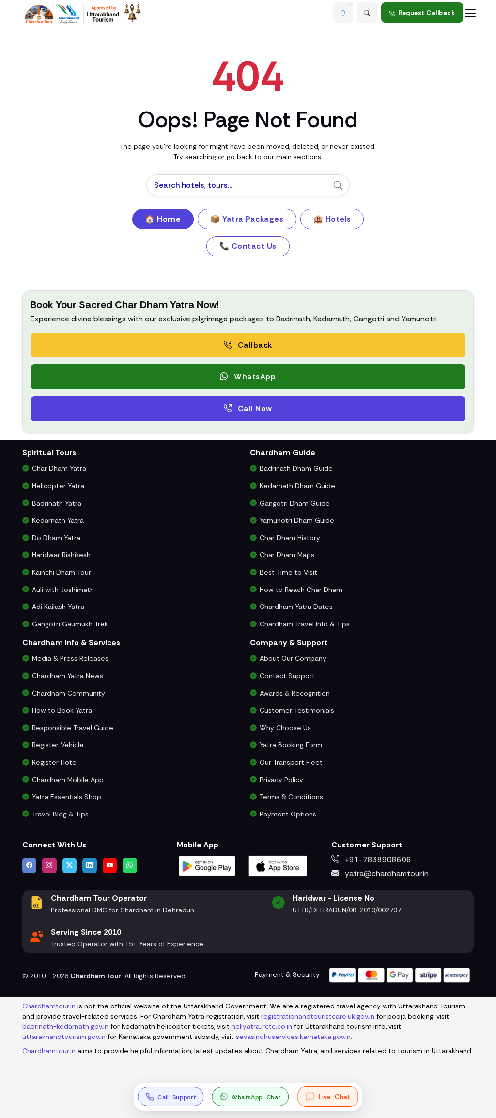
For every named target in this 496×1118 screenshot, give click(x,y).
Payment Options (288, 814)
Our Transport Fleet (291, 762)
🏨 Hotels (332, 219)
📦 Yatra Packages (246, 219)
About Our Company (293, 658)
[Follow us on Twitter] (69, 865)
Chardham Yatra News (67, 675)
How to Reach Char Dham (301, 589)
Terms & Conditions (291, 796)
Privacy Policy (281, 779)
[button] (343, 12)
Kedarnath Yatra (58, 520)
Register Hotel (55, 762)
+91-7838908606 (377, 859)
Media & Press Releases (70, 658)
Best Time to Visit (288, 572)
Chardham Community (68, 693)
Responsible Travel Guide (72, 727)
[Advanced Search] (367, 12)
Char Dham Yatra (59, 468)
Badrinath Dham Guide (296, 468)
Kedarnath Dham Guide (297, 485)
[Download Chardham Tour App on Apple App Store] (278, 865)
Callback (253, 345)
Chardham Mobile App (68, 779)
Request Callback (427, 13)
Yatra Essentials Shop (66, 796)
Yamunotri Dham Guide (297, 520)
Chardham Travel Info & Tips (305, 624)
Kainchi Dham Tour (61, 572)
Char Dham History (290, 537)
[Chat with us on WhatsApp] (130, 865)
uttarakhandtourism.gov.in (64, 1036)
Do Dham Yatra (56, 537)
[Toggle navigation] (470, 12)
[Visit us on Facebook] (29, 865)
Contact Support (287, 675)
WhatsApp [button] (254, 376)
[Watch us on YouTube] (110, 865)
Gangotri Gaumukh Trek (70, 624)
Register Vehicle (58, 744)
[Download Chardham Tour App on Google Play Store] (207, 865)
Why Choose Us (285, 727)
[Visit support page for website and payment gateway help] (400, 974)
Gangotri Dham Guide (295, 503)
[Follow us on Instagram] (49, 865)
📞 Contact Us (248, 246)
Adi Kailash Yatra (58, 606)
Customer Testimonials (297, 710)
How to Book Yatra (62, 710)
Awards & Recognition (295, 693)
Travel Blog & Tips (60, 814)
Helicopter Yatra (58, 485)
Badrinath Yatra (56, 503)
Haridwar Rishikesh (61, 554)
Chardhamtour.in (49, 1006)
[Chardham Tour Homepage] (82, 14)
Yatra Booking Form (291, 744)
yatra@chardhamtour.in (386, 873)
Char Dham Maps (287, 554)
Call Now (253, 408)
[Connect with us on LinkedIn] (89, 865)
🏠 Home (163, 219)
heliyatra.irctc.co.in (262, 1026)
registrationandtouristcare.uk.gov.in (317, 1016)
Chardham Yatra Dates (296, 606)
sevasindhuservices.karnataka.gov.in (293, 1036)
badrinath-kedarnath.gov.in (65, 1026)
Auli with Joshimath (63, 589)
